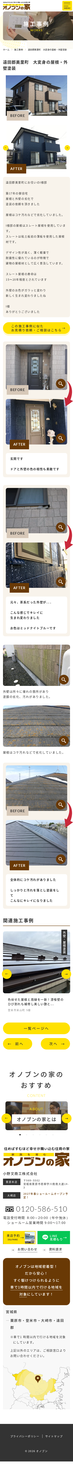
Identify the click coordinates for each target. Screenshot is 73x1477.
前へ (19, 1043)
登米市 (31, 1320)
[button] (5, 149)
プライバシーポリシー (24, 1436)
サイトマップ (54, 1436)
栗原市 (16, 1320)
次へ (53, 1043)
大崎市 (47, 1320)
